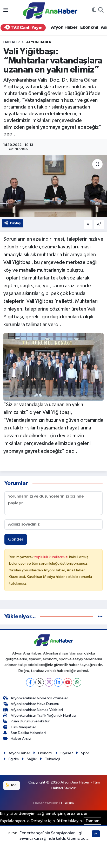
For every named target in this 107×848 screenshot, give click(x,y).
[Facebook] (30, 682)
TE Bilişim (66, 803)
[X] (39, 682)
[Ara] (101, 10)
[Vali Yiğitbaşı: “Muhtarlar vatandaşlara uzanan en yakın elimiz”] (53, 186)
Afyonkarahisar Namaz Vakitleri (37, 710)
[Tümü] (100, 616)
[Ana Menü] (5, 10)
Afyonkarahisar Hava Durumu (35, 704)
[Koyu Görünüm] (94, 10)
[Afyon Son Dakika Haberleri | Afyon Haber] (50, 10)
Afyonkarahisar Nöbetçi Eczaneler (39, 698)
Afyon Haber (64, 27)
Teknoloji (52, 759)
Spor (85, 753)
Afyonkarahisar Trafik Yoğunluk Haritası (43, 715)
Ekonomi (89, 27)
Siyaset (67, 753)
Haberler (11, 42)
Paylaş (15, 223)
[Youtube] (67, 682)
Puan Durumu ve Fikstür (30, 721)
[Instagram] (49, 682)
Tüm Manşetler (23, 727)
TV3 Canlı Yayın (26, 27)
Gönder (15, 539)
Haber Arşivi (21, 739)
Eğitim (14, 759)
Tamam (92, 821)
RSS (13, 785)
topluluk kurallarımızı (51, 557)
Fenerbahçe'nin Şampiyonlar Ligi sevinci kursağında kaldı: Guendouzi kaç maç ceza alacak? (54, 838)
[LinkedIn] (58, 682)
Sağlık (32, 759)
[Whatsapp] (77, 682)
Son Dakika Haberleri (28, 733)
